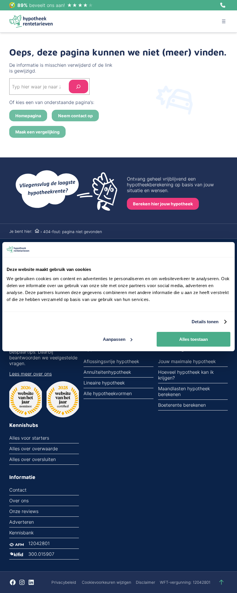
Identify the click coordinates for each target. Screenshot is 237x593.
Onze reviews (23, 511)
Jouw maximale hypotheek (187, 361)
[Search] (78, 86)
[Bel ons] (222, 5)
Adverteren (21, 522)
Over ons (19, 500)
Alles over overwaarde (33, 448)
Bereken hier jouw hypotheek (163, 203)
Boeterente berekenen (182, 405)
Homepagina (28, 115)
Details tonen (205, 321)
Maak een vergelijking (37, 131)
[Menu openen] (224, 21)
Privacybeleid (63, 582)
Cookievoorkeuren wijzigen (106, 582)
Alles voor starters (29, 438)
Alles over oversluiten (32, 459)
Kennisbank (21, 533)
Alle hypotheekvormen (108, 393)
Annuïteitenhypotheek (107, 372)
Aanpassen (114, 339)
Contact (18, 490)
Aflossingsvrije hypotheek (111, 361)
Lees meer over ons (30, 374)
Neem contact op (75, 115)
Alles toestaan (193, 339)
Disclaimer (145, 582)
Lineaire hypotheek (104, 383)
